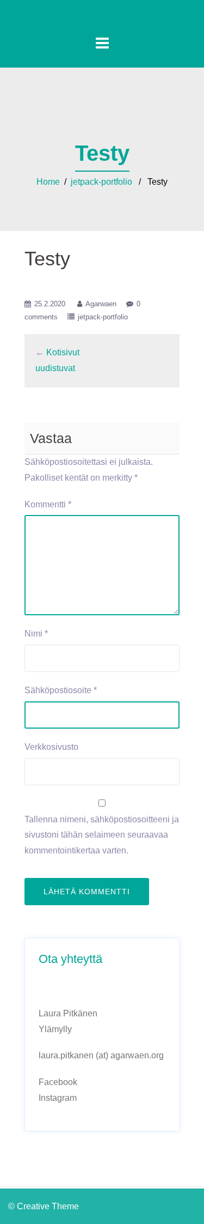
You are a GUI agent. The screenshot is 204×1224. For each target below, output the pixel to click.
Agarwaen (100, 304)
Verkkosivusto (51, 747)
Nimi (36, 633)
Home (48, 181)
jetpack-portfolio (101, 181)
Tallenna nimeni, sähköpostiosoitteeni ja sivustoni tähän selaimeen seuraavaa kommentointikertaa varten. (101, 835)
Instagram (58, 1097)
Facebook (58, 1082)
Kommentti (47, 504)
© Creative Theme (43, 1206)
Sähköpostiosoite (60, 690)
